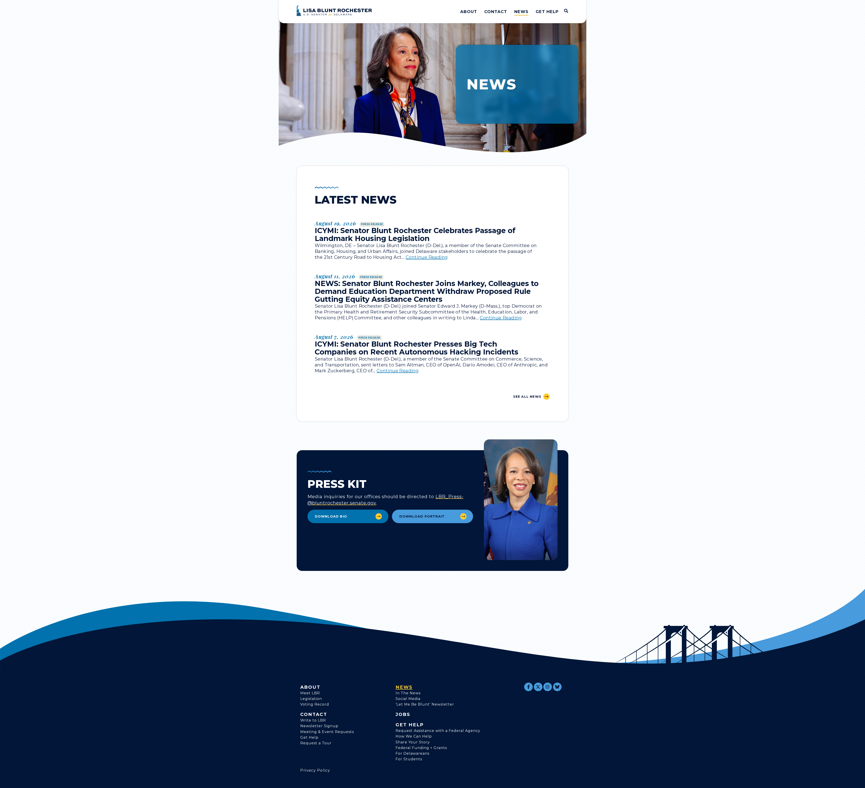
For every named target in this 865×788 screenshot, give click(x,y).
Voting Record (314, 704)
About (468, 11)
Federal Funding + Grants (421, 748)
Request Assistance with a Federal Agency (438, 731)
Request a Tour (316, 743)
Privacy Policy (315, 770)
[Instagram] (547, 687)
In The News (408, 693)
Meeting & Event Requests (327, 732)
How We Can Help (414, 736)
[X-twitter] (538, 687)
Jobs (403, 714)
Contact (495, 11)
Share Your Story (413, 742)
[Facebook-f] (528, 687)
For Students (409, 759)
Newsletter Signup (319, 726)
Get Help (547, 11)
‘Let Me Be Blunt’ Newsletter (425, 704)
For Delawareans (412, 753)
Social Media (408, 699)
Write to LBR (313, 720)
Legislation (311, 699)
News (521, 11)
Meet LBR (310, 693)
